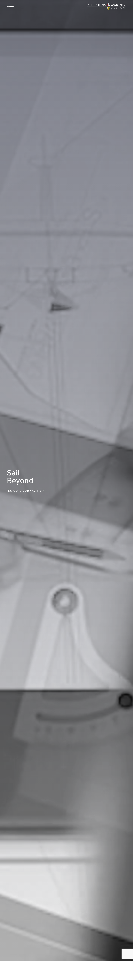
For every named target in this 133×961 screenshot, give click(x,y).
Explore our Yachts (26, 490)
